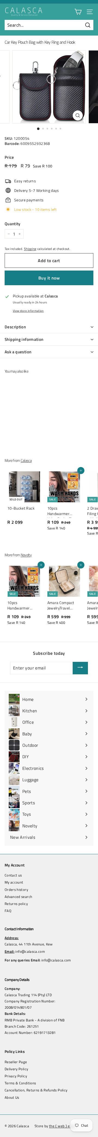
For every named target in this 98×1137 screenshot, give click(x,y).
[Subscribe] (80, 668)
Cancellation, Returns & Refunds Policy (36, 1090)
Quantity (12, 224)
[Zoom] (78, 115)
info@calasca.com (30, 951)
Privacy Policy (16, 1076)
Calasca (26, 460)
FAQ (8, 910)
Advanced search (18, 896)
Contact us (13, 875)
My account (14, 882)
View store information (28, 311)
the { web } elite (62, 1126)
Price (9, 157)
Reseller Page (16, 1062)
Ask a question (18, 352)
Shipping (30, 248)
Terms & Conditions (20, 1083)
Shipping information (24, 339)
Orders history (16, 889)
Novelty (26, 555)
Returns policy (16, 903)
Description (15, 327)
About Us (12, 1097)
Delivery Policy (16, 1069)
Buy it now (49, 278)
